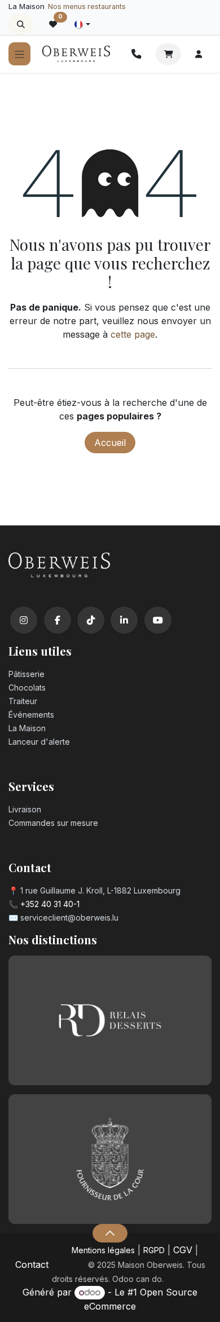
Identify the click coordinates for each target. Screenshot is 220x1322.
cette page (133, 334)
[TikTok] (90, 620)
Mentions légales (103, 1250)
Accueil (110, 442)
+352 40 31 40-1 (50, 904)
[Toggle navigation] (19, 53)
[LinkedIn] (124, 620)
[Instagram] (23, 620)
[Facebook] (57, 620)
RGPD (154, 1250)
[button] (20, 24)
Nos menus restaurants (87, 6)
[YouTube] (157, 620)
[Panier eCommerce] (168, 54)
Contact (32, 1264)
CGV (182, 1249)
